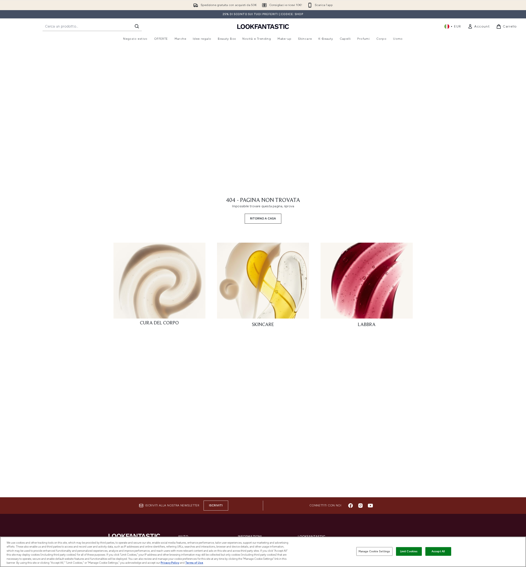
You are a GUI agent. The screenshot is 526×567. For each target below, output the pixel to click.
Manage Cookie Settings (374, 551)
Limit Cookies (409, 551)
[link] (478, 26)
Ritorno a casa (263, 218)
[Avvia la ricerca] (136, 26)
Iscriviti (216, 505)
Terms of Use (194, 562)
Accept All (438, 551)
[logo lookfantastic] (263, 26)
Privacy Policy (170, 562)
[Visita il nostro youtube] (370, 506)
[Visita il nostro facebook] (350, 506)
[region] (263, 552)
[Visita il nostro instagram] (360, 506)
